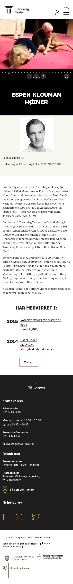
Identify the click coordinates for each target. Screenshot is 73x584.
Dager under (28, 340)
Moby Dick (27, 344)
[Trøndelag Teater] (17, 10)
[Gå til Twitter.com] (36, 519)
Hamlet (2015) (29, 329)
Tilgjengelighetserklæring (18, 443)
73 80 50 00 (14, 412)
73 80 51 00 (14, 435)
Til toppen (36, 387)
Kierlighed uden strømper (37, 349)
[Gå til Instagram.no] (19, 519)
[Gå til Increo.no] (43, 544)
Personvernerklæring (13, 547)
